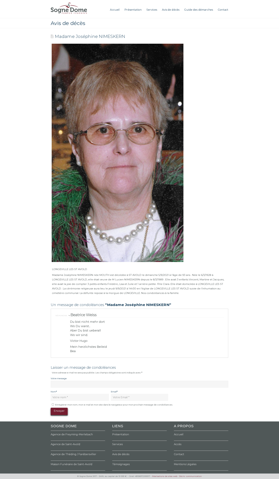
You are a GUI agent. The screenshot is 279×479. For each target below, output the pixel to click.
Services (117, 444)
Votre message (59, 378)
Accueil (178, 434)
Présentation (120, 434)
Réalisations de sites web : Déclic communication (177, 476)
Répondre (62, 316)
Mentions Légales (185, 464)
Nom (54, 391)
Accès (177, 444)
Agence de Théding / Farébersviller (73, 454)
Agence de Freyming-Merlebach (72, 434)
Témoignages (121, 464)
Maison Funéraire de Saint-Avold (71, 464)
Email (114, 391)
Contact (179, 454)
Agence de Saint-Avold (65, 444)
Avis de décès (120, 454)
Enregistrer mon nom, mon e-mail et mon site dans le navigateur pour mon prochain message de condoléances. (114, 404)
